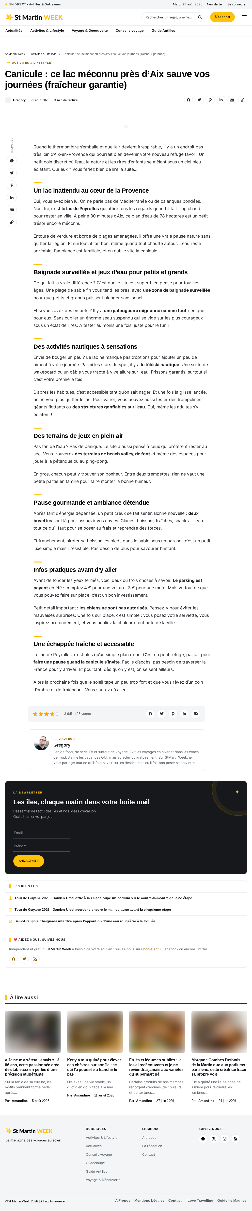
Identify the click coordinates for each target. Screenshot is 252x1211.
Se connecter (237, 4)
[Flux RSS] (35, 959)
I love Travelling (199, 1200)
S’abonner (222, 17)
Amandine (20, 1101)
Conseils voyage (99, 1154)
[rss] (235, 1138)
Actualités (94, 1146)
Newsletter (215, 4)
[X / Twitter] (24, 959)
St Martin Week (15, 54)
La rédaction (152, 1146)
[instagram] (224, 1138)
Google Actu (151, 949)
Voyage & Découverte (103, 1180)
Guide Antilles (96, 1171)
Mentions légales (149, 1200)
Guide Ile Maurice (232, 1200)
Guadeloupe (95, 1163)
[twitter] (213, 1138)
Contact (148, 1154)
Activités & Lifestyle (44, 54)
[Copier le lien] (242, 100)
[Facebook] (13, 959)
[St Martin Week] (65, 17)
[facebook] (203, 1138)
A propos (149, 1137)
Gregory (19, 100)
